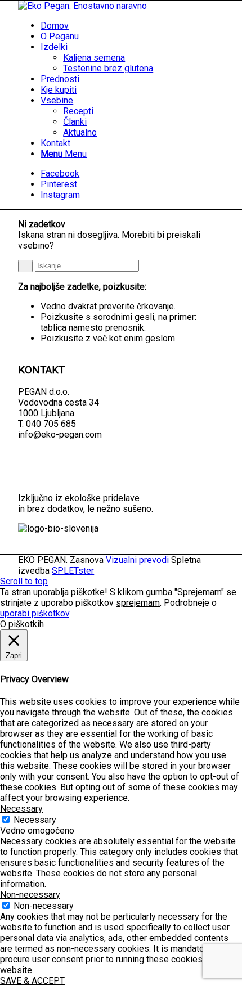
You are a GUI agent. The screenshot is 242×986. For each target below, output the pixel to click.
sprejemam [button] (138, 602)
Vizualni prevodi (137, 560)
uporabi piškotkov (34, 613)
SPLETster (73, 570)
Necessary (35, 819)
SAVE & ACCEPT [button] (32, 980)
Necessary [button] (21, 808)
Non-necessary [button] (30, 894)
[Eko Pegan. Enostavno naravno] (82, 6)
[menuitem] (132, 25)
